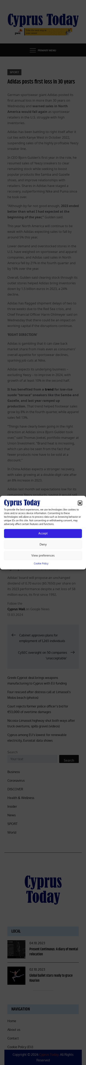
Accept (43, 533)
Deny (43, 544)
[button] (80, 503)
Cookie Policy (41, 563)
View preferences (43, 555)
